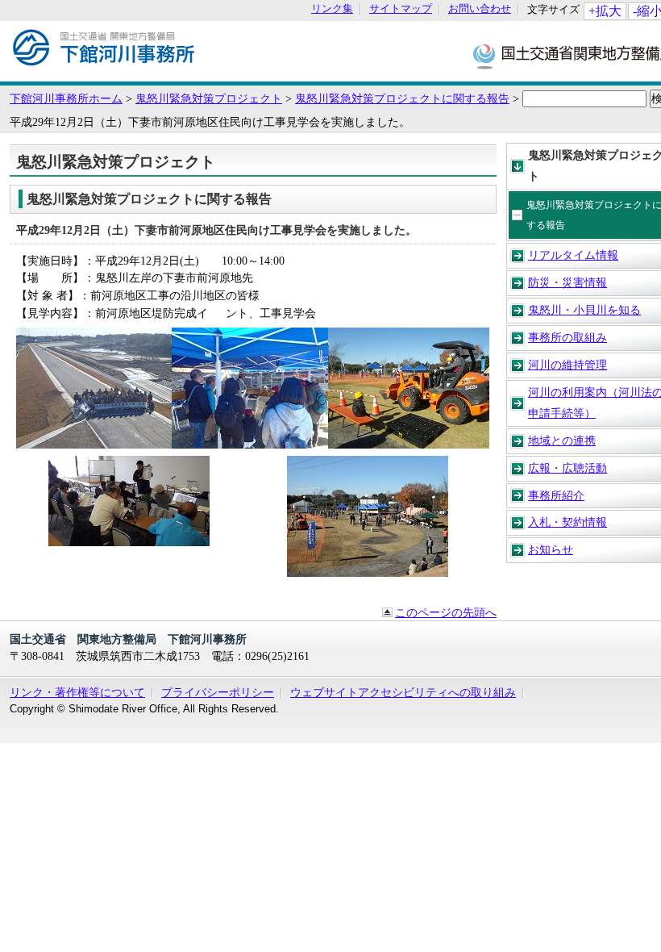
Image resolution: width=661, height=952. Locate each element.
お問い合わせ (479, 9)
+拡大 (605, 11)
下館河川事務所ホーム (66, 98)
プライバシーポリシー (217, 692)
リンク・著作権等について (77, 692)
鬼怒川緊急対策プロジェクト (208, 98)
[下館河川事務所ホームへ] (104, 73)
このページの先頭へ (446, 612)
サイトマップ (400, 9)
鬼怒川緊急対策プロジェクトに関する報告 (402, 98)
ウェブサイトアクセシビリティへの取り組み (403, 692)
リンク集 (332, 9)
